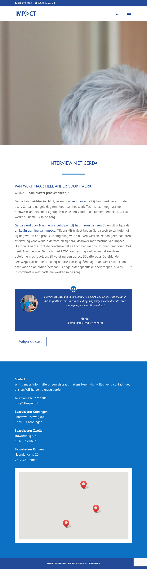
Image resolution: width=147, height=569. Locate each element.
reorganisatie (81, 201)
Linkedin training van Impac (34, 230)
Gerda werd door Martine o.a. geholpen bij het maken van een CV (60, 225)
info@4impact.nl (26, 403)
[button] (85, 484)
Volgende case (30, 341)
